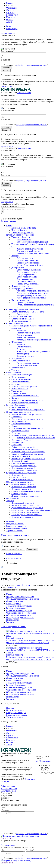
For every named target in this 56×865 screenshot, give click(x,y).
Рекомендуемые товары (16, 528)
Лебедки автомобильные (29, 263)
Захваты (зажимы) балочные (30, 249)
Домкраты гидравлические (30, 270)
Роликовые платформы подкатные (33, 291)
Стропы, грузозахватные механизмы (22, 599)
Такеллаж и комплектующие (19, 606)
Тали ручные (24, 239)
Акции (9, 22)
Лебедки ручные (25, 258)
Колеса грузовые (13, 603)
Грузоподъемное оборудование (20, 596)
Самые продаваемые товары (13, 626)
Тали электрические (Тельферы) (32, 242)
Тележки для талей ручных (29, 251)
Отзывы (9, 19)
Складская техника (14, 601)
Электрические (24, 335)
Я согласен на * (26, 833)
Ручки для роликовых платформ (31, 298)
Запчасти (10, 622)
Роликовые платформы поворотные (33, 293)
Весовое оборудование (16, 608)
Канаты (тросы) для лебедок (30, 265)
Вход (8, 26)
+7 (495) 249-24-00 (9, 788)
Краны (9, 594)
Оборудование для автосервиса (20, 617)
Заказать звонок (8, 33)
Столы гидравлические (28, 363)
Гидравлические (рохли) (28, 333)
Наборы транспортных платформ (32, 295)
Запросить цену (24, 860)
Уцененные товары (14, 531)
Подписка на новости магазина (15, 535)
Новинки (10, 521)
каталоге (12, 587)
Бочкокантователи (25, 356)
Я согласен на (26, 65)
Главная (9, 3)
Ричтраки (21, 349)
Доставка (10, 10)
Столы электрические (27, 365)
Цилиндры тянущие (26, 281)
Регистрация (11, 28)
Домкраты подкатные (27, 272)
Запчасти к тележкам (26, 337)
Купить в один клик (30, 836)
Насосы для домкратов (28, 284)
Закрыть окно (7, 86)
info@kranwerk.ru (43, 761)
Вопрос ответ (12, 15)
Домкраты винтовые (27, 277)
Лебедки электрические (28, 260)
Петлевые (22, 314)
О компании (11, 8)
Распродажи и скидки (16, 526)
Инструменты (12, 620)
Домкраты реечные (26, 274)
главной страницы (24, 585)
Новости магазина (12, 546)
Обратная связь (8, 786)
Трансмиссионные (25, 279)
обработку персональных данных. (31, 65)
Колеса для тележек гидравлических (34, 340)
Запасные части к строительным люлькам (36, 438)
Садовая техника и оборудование (21, 613)
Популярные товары (15, 524)
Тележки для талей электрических (33, 253)
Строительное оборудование (19, 610)
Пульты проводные (26, 302)
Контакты (10, 17)
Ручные (21, 330)
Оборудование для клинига (18, 615)
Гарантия (10, 12)
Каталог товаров (8, 221)
